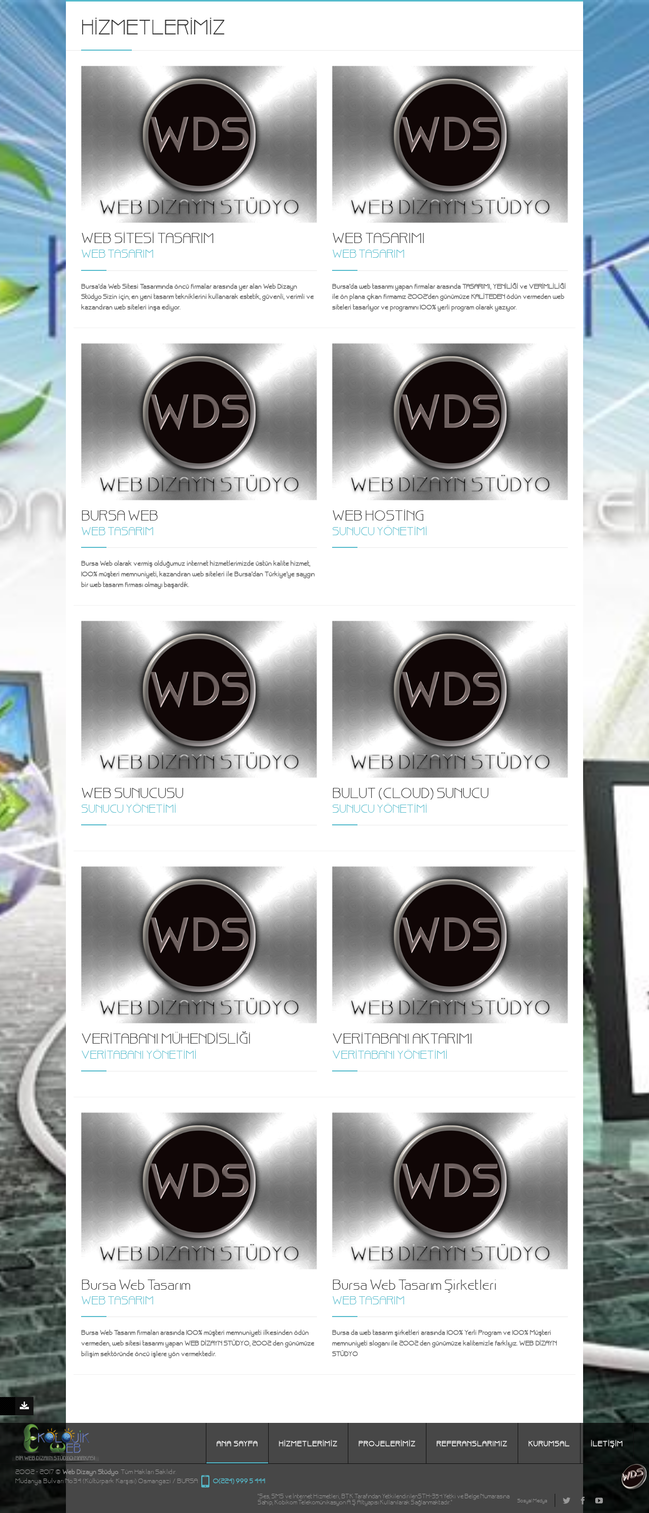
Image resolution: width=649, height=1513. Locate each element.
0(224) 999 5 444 (205, 1482)
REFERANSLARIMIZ (472, 1443)
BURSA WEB (119, 514)
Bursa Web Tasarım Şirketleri (414, 1283)
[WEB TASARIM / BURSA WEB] (199, 421)
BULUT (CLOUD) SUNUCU (410, 792)
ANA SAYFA (237, 1443)
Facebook (582, 1500)
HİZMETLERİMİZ (308, 1443)
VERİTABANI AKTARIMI (402, 1037)
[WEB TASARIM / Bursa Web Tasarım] (199, 1190)
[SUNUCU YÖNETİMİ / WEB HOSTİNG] (450, 421)
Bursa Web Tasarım (136, 1283)
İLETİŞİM (607, 1443)
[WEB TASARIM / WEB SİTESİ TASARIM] (199, 144)
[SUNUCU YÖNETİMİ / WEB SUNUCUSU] (199, 699)
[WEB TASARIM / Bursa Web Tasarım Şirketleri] (450, 1190)
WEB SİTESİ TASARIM (147, 237)
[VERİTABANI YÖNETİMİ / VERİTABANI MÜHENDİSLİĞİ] (199, 944)
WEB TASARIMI (378, 237)
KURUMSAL (549, 1443)
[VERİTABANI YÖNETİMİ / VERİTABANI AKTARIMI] (450, 944)
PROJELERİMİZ (387, 1443)
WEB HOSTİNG (378, 514)
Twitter (566, 1500)
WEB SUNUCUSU (132, 792)
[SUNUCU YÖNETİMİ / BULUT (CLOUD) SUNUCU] (450, 699)
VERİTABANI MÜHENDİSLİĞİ (166, 1037)
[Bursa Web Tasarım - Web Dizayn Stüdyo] (635, 1485)
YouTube (598, 1500)
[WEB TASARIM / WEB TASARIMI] (450, 144)
